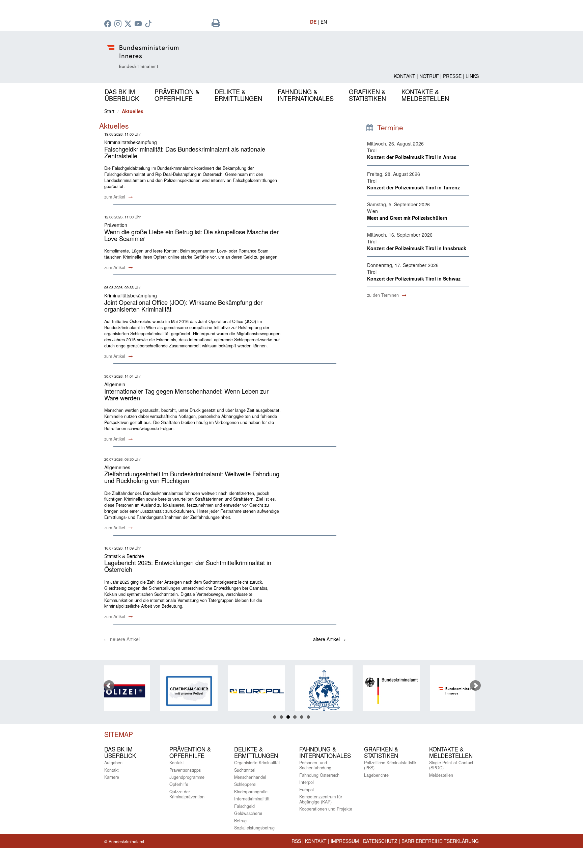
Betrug (240, 821)
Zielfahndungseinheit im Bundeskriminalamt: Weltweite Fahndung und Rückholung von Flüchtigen (191, 477)
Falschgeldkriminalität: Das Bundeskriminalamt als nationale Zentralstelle (184, 152)
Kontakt (404, 76)
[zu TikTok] (149, 24)
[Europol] (214, 690)
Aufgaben (113, 763)
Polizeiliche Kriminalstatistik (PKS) (390, 765)
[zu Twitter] (128, 24)
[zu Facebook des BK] (108, 24)
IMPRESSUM (345, 841)
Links (472, 76)
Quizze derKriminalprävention (186, 794)
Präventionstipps (185, 770)
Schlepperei (245, 784)
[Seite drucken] (216, 24)
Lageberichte (376, 775)
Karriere (111, 777)
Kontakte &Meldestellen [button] (425, 95)
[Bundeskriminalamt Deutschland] (349, 690)
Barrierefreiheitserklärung (440, 841)
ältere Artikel (329, 639)
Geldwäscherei (248, 813)
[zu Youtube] (139, 24)
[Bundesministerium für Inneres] (416, 690)
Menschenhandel (250, 777)
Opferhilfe (178, 784)
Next (475, 685)
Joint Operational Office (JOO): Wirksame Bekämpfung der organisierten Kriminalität (183, 305)
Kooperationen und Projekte (325, 809)
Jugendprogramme (186, 777)
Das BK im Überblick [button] (122, 95)
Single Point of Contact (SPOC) (451, 765)
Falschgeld (244, 806)
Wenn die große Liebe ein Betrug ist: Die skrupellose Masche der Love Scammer (191, 235)
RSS (296, 841)
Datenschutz (380, 841)
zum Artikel (115, 197)
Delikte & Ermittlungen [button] (238, 95)
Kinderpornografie (251, 792)
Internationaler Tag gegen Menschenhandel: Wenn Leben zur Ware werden (186, 394)
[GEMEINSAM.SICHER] (146, 690)
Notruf (429, 76)
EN (324, 21)
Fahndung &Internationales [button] (306, 95)
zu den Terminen (383, 295)
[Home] (227, 57)
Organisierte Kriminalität (257, 763)
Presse (452, 76)
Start (109, 111)
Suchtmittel (244, 770)
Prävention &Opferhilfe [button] (177, 95)
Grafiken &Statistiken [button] (367, 95)
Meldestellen (441, 775)
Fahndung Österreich (319, 775)
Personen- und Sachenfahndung (315, 765)
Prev (109, 685)
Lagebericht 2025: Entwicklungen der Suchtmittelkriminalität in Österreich (187, 566)
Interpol (306, 782)
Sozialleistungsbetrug (254, 828)
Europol (306, 790)
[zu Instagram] (118, 24)
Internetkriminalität (252, 799)
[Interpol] (281, 690)
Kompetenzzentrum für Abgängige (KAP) (320, 799)
